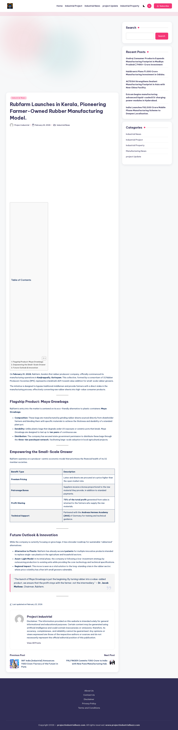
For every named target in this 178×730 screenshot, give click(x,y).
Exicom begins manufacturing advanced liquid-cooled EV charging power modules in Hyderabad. (145, 97)
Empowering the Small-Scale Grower (29, 365)
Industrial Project (134, 139)
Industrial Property (135, 145)
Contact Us (89, 695)
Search (131, 27)
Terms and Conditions (89, 708)
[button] (163, 5)
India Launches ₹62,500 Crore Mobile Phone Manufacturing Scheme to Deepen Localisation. (146, 110)
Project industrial (39, 616)
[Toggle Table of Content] (43, 358)
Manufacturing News (136, 151)
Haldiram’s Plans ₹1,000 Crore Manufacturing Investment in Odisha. (145, 73)
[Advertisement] (62, 40)
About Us (89, 690)
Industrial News (19, 98)
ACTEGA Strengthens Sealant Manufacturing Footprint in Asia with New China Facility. (145, 84)
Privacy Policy (89, 703)
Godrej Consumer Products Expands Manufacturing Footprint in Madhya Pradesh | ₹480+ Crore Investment (145, 61)
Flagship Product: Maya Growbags (28, 362)
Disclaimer (89, 699)
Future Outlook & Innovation (25, 368)
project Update (133, 156)
